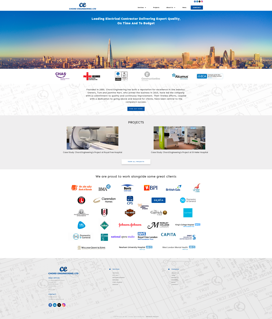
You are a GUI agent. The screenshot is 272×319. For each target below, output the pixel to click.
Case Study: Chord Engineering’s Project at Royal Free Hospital (92, 152)
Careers (174, 280)
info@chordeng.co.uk (56, 299)
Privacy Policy (152, 316)
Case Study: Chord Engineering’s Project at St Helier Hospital (179, 152)
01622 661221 (52, 297)
